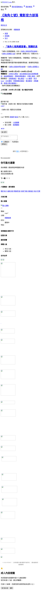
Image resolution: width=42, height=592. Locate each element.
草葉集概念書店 (18, 81)
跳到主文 (4, 25)
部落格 (7, 36)
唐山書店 (21, 78)
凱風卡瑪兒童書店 (10, 83)
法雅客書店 (12, 78)
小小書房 (29, 78)
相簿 (6, 33)
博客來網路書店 (20, 76)
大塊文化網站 (13, 74)
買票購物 (16, 125)
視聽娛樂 (17, 29)
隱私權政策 (35, 562)
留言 (16, 117)
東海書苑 (29, 81)
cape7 (2, 106)
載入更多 (4, 132)
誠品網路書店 (8, 76)
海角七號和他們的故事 (29, 51)
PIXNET (9, 562)
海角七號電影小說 (8, 54)
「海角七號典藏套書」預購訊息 (21, 46)
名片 (6, 38)
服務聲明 (21, 564)
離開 (11, 588)
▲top (2, 128)
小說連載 (16, 122)
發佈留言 (4, 144)
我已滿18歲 (5, 588)
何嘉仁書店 (31, 76)
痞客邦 (12, 117)
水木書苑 (8, 81)
